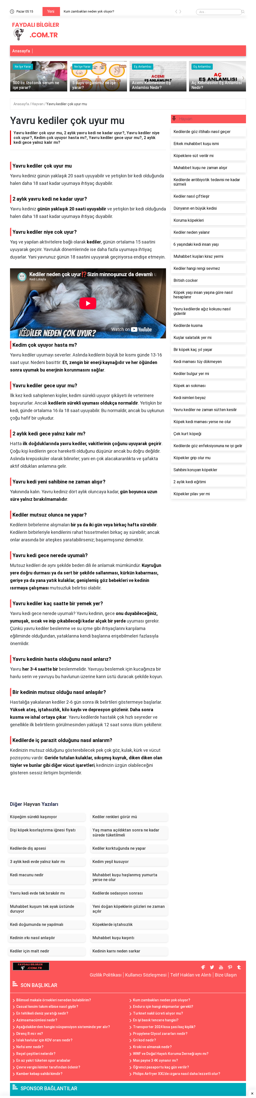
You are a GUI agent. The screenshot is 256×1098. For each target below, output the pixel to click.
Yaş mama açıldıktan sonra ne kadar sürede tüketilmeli (125, 832)
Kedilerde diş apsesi (28, 848)
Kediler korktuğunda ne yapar (119, 848)
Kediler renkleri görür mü (114, 816)
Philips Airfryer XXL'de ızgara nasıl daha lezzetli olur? (176, 1074)
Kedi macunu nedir (27, 875)
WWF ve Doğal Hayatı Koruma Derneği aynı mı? (170, 1054)
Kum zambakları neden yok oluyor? (89, 11)
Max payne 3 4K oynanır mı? (155, 1060)
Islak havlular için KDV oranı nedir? (44, 1040)
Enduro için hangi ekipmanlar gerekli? (163, 1007)
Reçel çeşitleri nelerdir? (36, 1054)
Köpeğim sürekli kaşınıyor (33, 816)
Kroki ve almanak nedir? (152, 1047)
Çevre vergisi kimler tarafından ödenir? (48, 1067)
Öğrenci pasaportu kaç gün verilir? (161, 1067)
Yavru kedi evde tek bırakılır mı (37, 893)
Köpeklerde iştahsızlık (112, 924)
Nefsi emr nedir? (30, 1047)
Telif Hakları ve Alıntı (190, 975)
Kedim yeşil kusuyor (110, 861)
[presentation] (176, 12)
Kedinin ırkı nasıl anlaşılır (32, 937)
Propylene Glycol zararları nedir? (160, 1034)
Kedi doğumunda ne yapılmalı (36, 924)
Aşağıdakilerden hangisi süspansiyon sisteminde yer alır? (63, 1027)
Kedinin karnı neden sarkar (116, 951)
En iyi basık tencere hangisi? (155, 1020)
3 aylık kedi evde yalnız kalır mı (37, 861)
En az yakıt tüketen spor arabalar (43, 1060)
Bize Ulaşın (226, 975)
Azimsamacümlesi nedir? (36, 1020)
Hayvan (38, 104)
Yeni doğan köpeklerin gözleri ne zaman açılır (128, 909)
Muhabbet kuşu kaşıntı (113, 937)
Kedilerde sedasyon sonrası (117, 893)
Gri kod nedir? (144, 1040)
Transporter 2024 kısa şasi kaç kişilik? (164, 1027)
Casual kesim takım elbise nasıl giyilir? (47, 1007)
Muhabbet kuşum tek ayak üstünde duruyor (42, 909)
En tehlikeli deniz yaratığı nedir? (42, 1013)
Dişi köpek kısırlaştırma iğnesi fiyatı (43, 830)
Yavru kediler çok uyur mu (66, 104)
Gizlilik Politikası (106, 975)
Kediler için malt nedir (29, 951)
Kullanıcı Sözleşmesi (145, 975)
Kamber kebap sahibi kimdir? (39, 1074)
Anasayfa (21, 51)
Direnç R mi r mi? (29, 1034)
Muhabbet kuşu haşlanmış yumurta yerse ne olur (124, 877)
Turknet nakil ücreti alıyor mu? (158, 1013)
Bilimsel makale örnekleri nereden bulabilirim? (53, 1000)
